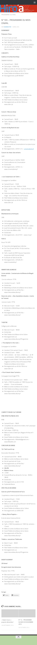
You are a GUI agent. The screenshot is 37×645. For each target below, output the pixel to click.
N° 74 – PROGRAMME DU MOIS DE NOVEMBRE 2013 (25, 622)
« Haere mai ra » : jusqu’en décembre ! (7, 621)
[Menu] (34, 2)
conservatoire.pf (29, 149)
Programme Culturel (8, 15)
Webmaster (7, 27)
